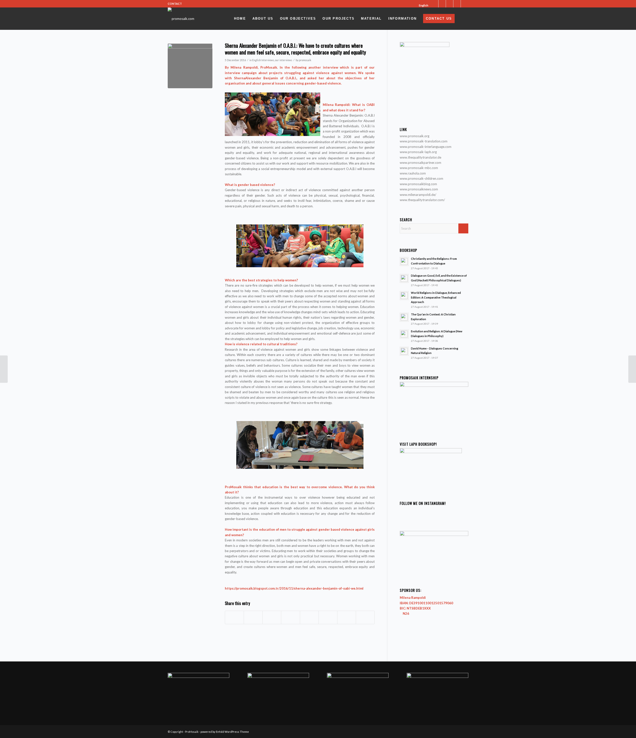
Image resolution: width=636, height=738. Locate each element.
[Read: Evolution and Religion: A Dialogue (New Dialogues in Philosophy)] (404, 334)
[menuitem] (422, 5)
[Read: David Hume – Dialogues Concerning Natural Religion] (404, 351)
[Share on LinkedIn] (290, 617)
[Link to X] (434, 3)
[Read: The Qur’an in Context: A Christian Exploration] (404, 317)
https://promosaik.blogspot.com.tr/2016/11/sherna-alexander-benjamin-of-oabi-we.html (294, 588)
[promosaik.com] (181, 18)
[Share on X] (253, 617)
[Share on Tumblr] (309, 617)
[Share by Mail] (365, 617)
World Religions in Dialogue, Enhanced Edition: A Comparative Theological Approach (436, 297)
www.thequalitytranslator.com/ (422, 200)
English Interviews (263, 60)
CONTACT (175, 3)
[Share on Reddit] (346, 617)
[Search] (463, 18)
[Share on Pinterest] (272, 617)
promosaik (305, 60)
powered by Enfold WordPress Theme (224, 731)
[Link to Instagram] (449, 3)
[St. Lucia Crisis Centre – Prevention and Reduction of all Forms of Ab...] (4, 369)
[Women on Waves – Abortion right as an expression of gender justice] (632, 369)
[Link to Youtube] (457, 3)
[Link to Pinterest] (464, 3)
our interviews (283, 60)
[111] (190, 65)
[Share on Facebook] (234, 617)
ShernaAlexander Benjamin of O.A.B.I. (265, 78)
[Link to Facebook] (442, 3)
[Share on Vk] (328, 617)
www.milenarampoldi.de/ (418, 195)
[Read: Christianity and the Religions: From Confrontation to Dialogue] (404, 261)
